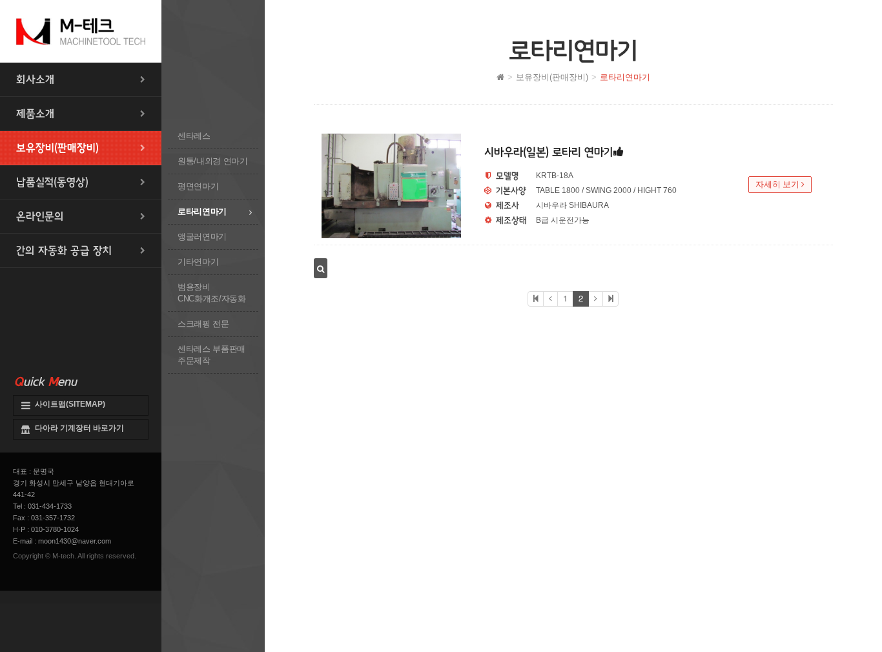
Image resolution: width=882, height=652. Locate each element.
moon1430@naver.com (74, 541)
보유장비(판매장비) (57, 148)
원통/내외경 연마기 (213, 161)
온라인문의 (40, 216)
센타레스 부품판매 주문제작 (211, 354)
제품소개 (35, 113)
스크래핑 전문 (203, 324)
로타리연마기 (202, 211)
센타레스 (194, 136)
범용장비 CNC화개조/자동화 (212, 292)
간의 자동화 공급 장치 (64, 250)
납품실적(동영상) (52, 182)
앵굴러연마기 (202, 236)
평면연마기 (198, 186)
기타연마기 (198, 262)
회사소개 (35, 79)
